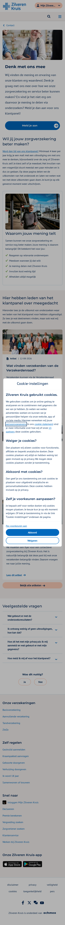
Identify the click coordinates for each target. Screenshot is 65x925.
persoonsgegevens (16, 424)
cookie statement (44, 424)
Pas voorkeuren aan (16, 525)
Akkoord (32, 532)
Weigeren (32, 540)
